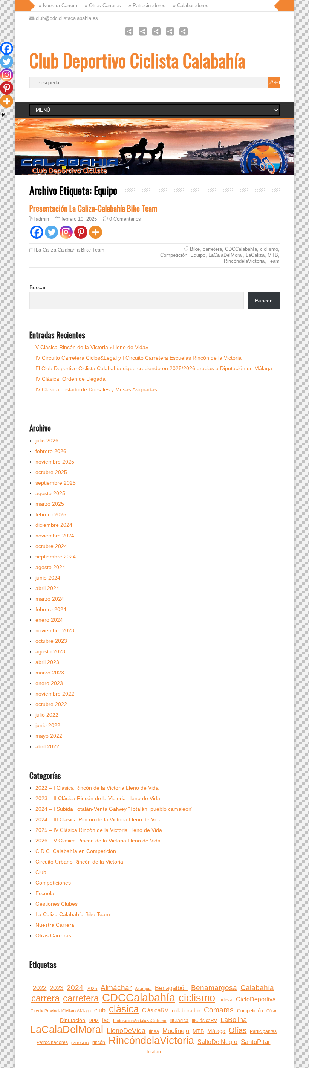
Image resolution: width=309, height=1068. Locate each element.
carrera (45, 998)
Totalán (153, 1051)
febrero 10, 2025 (79, 219)
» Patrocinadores (145, 5)
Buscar (37, 287)
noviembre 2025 (54, 462)
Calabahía (257, 988)
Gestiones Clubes (56, 904)
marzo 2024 (49, 599)
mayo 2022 (48, 736)
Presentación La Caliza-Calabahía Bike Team (93, 208)
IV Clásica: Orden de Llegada (70, 379)
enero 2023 (49, 683)
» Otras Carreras (101, 5)
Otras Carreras (53, 935)
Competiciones (53, 883)
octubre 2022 (51, 704)
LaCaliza (255, 255)
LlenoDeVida (126, 1030)
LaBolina (233, 1020)
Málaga (216, 1031)
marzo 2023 (49, 673)
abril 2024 (47, 588)
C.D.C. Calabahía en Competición (75, 851)
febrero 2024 (50, 609)
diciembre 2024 (53, 525)
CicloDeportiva (256, 999)
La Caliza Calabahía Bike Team (70, 250)
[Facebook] (36, 232)
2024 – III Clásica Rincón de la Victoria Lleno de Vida (98, 819)
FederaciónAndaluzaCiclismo (139, 1020)
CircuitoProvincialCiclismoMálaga (61, 1010)
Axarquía (143, 988)
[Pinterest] (80, 232)
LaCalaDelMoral (225, 255)
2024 (75, 988)
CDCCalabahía (241, 249)
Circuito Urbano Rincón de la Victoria (79, 862)
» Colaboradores (189, 5)
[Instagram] (66, 232)
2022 (39, 988)
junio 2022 (47, 725)
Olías (237, 1030)
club (100, 1010)
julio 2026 (46, 441)
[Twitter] (51, 232)
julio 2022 (46, 715)
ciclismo (269, 249)
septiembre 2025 (55, 483)
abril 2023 (47, 662)
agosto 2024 (50, 567)
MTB (273, 255)
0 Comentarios (125, 219)
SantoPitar (255, 1041)
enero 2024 (49, 620)
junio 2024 (47, 578)
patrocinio (80, 1042)
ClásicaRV (155, 1010)
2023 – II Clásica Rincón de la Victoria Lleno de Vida (97, 798)
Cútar (271, 1010)
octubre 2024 (51, 546)
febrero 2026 (50, 451)
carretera (212, 249)
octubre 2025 (51, 472)
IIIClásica (179, 1020)
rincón (98, 1042)
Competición (173, 255)
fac (106, 1020)
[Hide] (3, 115)
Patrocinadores (52, 1042)
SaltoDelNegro (217, 1042)
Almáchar (116, 988)
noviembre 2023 (54, 630)
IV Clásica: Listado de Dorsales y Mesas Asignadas (96, 389)
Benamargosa (214, 988)
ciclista (226, 999)
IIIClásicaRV (204, 1020)
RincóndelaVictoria (244, 261)
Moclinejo (175, 1030)
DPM (94, 1020)
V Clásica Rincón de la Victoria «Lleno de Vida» (91, 347)
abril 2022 (47, 746)
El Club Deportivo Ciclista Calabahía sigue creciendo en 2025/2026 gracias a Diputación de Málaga (153, 368)
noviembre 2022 (54, 694)
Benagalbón (171, 988)
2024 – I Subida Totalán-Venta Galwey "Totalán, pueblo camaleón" (114, 809)
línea (154, 1031)
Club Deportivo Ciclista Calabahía (137, 60)
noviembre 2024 (54, 535)
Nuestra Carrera (54, 925)
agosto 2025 (50, 493)
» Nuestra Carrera (56, 5)
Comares (219, 1010)
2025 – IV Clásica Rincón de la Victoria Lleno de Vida (98, 830)
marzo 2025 (49, 504)
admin (42, 219)
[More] (95, 232)
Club (40, 872)
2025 (92, 988)
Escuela (44, 893)
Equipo (197, 255)
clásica (124, 1008)
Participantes (263, 1031)
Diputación (72, 1020)
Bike (195, 249)
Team (274, 261)
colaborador (186, 1010)
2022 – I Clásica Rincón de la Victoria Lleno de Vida (97, 788)
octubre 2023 (51, 641)
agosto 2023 (50, 651)
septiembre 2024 (55, 557)
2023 (56, 988)
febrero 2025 (50, 514)
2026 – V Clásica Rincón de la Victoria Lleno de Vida (98, 841)
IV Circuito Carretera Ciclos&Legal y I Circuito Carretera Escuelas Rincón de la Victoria (138, 358)
